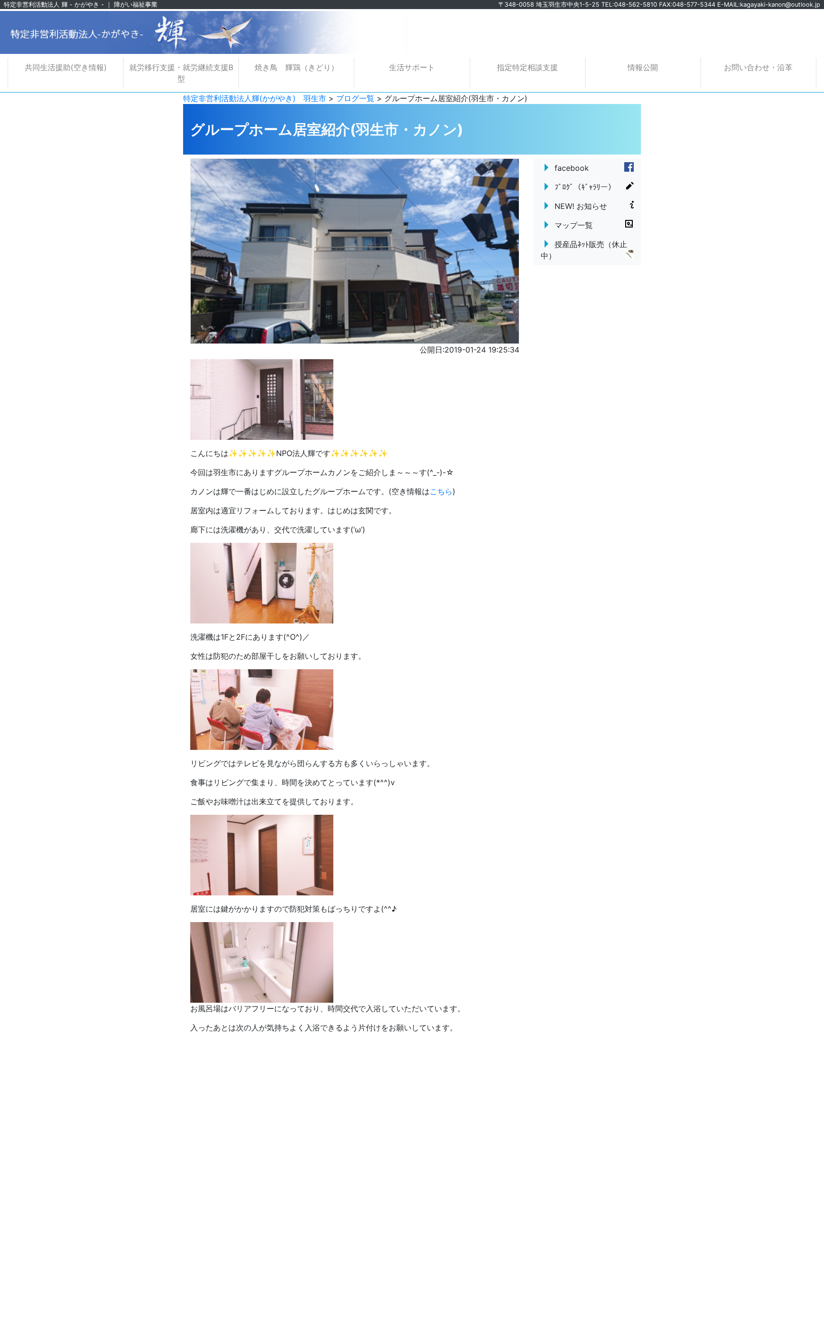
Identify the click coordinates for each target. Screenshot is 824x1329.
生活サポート (412, 67)
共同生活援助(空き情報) (66, 67)
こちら (441, 491)
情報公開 (643, 67)
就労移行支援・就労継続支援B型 (181, 72)
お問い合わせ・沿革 (758, 67)
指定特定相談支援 (527, 67)
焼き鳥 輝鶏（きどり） (297, 67)
